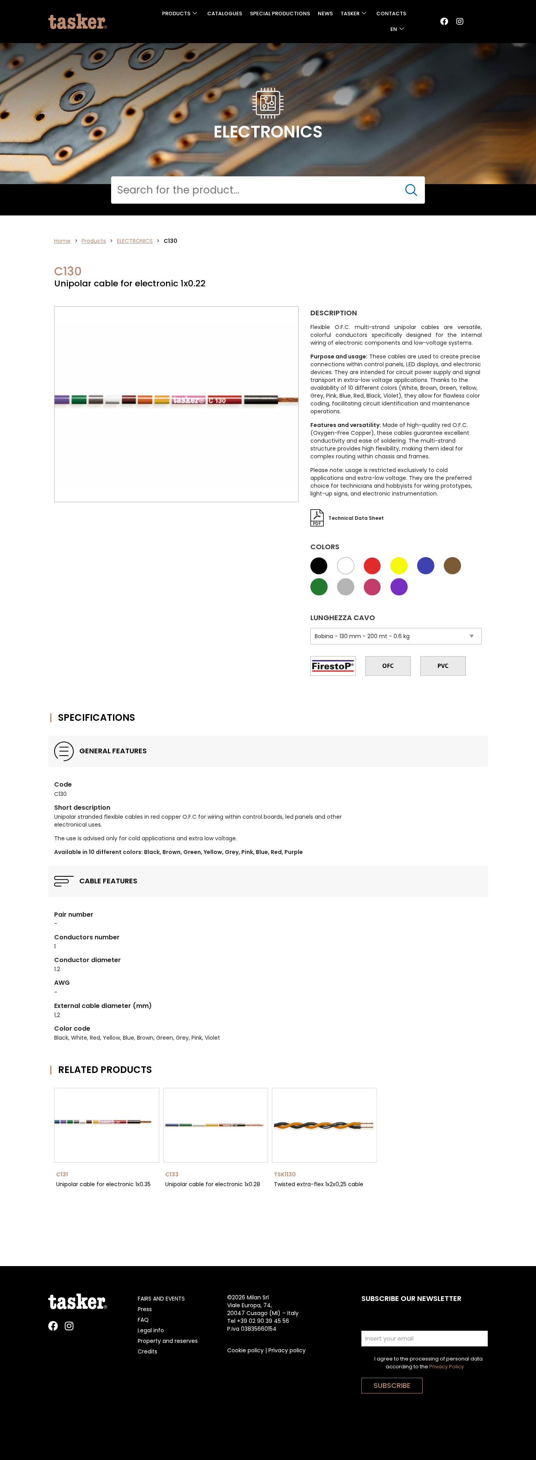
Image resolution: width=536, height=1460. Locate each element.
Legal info (151, 1330)
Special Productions (280, 13)
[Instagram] (460, 21)
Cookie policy (245, 1350)
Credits (147, 1351)
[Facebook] (444, 21)
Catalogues (224, 13)
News (325, 13)
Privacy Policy (446, 1366)
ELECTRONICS (135, 241)
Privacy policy (287, 1350)
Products (176, 13)
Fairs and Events (161, 1299)
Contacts (391, 13)
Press (145, 1309)
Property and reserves (168, 1341)
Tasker (350, 13)
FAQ (143, 1320)
